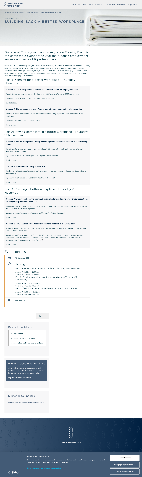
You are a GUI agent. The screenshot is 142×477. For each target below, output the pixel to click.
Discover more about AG (70, 442)
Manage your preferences (123, 465)
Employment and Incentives (24, 338)
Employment (18, 334)
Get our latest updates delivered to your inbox (25, 402)
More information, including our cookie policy (44, 468)
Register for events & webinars (19, 378)
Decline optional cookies (125, 471)
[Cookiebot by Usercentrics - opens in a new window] (13, 473)
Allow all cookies (125, 458)
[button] (76, 4)
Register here (11, 103)
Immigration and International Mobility (28, 343)
